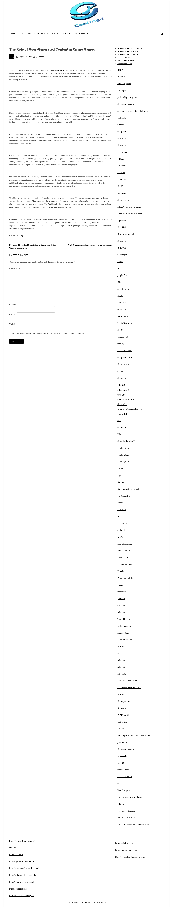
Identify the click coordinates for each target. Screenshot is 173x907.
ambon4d (121, 118)
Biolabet (121, 76)
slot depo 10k (123, 701)
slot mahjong (123, 200)
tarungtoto (122, 523)
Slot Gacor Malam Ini (127, 680)
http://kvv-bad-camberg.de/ (21, 895)
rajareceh (121, 220)
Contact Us (41, 33)
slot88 (120, 186)
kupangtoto (122, 557)
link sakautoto (123, 550)
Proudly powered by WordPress (80, 902)
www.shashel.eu (124, 639)
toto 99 (121, 394)
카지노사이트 (124, 715)
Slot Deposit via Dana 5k (129, 489)
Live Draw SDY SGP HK (129, 687)
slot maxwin (123, 364)
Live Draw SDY (124, 564)
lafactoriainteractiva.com (130, 409)
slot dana (121, 378)
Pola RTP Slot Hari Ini (127, 817)
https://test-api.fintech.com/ (130, 213)
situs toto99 (123, 389)
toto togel (121, 90)
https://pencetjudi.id (18, 888)
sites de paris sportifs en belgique (132, 111)
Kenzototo (122, 708)
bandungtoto (123, 448)
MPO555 (121, 509)
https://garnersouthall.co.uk (21, 861)
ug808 (120, 475)
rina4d (120, 268)
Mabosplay (122, 193)
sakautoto (121, 605)
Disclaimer (81, 33)
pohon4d (121, 598)
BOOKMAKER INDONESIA (130, 48)
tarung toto (122, 152)
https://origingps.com (125, 843)
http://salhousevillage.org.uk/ (22, 875)
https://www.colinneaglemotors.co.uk (134, 824)
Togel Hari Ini (123, 619)
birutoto (121, 585)
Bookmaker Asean (124, 64)
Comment (14, 268)
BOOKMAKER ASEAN (127, 51)
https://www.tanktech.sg (126, 850)
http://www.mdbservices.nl (21, 882)
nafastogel (122, 254)
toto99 (120, 468)
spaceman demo (125, 399)
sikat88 (121, 385)
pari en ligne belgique (127, 97)
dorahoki (122, 404)
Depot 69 (122, 414)
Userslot (121, 172)
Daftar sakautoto (125, 626)
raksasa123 (122, 756)
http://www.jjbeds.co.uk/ (22, 841)
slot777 (120, 502)
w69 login (122, 722)
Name (12, 304)
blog (12, 57)
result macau (123, 316)
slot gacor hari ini (125, 357)
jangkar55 (122, 275)
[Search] (162, 33)
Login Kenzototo (125, 323)
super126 (121, 309)
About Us (25, 33)
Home (12, 33)
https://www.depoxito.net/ (129, 207)
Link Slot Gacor (124, 350)
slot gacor (121, 131)
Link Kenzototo (124, 776)
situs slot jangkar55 (126, 441)
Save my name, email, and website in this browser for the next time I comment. (48, 333)
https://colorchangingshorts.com (130, 857)
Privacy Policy (61, 33)
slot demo (121, 427)
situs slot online (124, 544)
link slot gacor (124, 83)
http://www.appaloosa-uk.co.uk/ (24, 868)
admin (41, 57)
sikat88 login (123, 289)
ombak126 (122, 302)
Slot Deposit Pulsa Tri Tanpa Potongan (135, 735)
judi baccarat (123, 742)
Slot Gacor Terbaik (126, 811)
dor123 (120, 728)
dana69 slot (122, 337)
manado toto (123, 633)
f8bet (119, 282)
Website (13, 324)
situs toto (121, 138)
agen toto (121, 371)
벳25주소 (122, 227)
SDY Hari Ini (123, 496)
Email (12, 314)
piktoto (120, 124)
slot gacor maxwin (125, 104)
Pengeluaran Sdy (125, 578)
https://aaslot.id (16, 854)
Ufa (119, 434)
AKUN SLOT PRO (125, 60)
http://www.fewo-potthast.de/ (130, 797)
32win (120, 261)
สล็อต (120, 70)
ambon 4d (122, 179)
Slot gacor (122, 482)
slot (119, 420)
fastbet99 (121, 591)
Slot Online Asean (124, 57)
